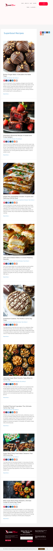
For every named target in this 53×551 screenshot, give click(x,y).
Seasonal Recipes (7, 200)
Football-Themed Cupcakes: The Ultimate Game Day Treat (17, 407)
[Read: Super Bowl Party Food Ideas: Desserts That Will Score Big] (18, 442)
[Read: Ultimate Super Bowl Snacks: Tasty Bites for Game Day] (18, 360)
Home (22, 3)
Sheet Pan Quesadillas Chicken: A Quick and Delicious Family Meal (18, 197)
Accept (41, 548)
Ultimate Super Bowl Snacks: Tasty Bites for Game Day (18, 379)
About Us (27, 3)
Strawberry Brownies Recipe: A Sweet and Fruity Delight (17, 136)
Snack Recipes (15, 200)
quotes (34, 3)
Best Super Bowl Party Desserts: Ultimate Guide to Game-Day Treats (17, 501)
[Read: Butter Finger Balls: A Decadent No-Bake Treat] (18, 56)
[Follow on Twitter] (10, 540)
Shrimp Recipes (44, 532)
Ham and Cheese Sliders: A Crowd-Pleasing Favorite (18, 258)
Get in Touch (44, 4)
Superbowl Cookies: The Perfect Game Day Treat (17, 319)
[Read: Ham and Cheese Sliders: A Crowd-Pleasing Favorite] (18, 239)
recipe (4, 138)
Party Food (15, 322)
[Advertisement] (26, 17)
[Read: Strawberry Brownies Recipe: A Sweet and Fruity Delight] (18, 117)
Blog (31, 3)
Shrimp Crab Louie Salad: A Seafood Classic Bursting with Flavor (40, 536)
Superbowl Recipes (7, 78)
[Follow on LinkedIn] (6, 540)
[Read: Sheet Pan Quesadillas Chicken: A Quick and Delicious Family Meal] (18, 178)
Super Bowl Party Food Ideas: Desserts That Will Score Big (18, 454)
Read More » (6, 94)
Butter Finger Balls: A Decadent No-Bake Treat (17, 75)
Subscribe (29, 541)
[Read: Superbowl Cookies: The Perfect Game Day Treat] (18, 300)
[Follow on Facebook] (8, 540)
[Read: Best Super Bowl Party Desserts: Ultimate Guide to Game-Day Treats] (18, 489)
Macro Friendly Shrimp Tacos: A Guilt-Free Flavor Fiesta (41, 531)
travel (28, 7)
